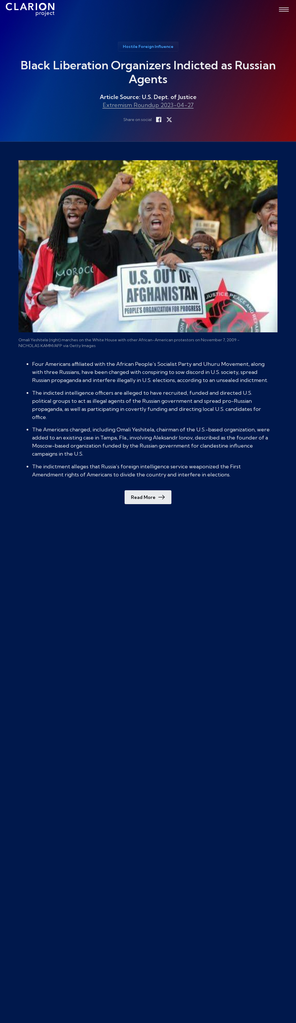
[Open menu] (284, 9)
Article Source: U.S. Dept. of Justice (148, 96)
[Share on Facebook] (158, 119)
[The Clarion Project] (30, 9)
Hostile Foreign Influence (148, 46)
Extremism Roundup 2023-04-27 (148, 105)
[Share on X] (169, 119)
